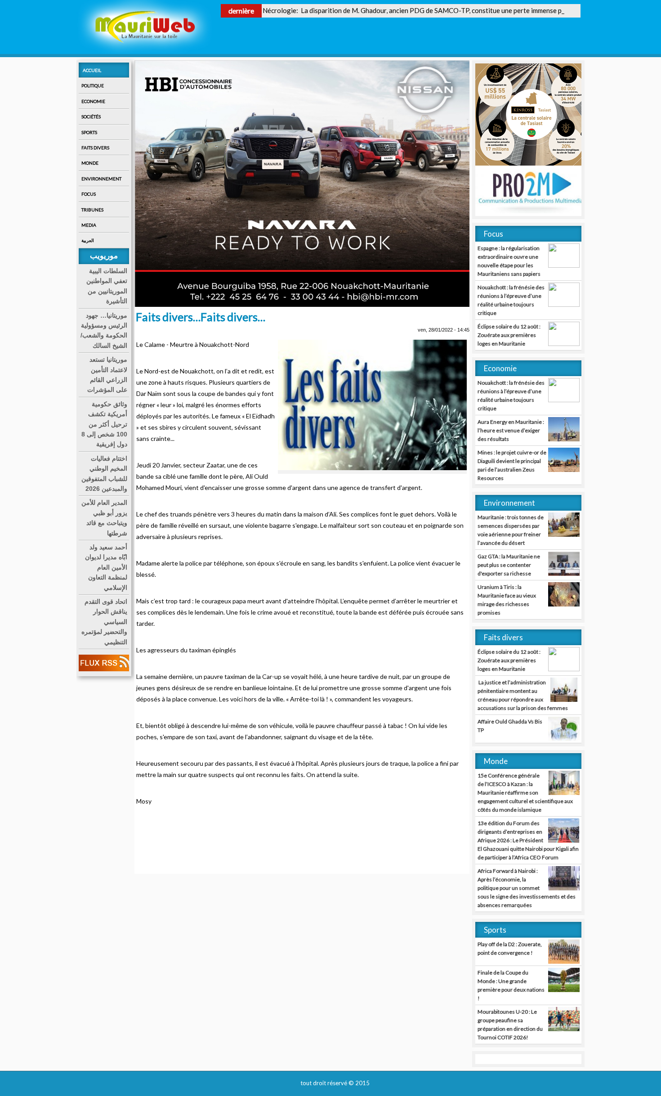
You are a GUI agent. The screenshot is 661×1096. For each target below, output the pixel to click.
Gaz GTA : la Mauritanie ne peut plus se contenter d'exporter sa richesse (509, 565)
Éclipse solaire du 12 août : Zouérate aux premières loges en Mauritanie (509, 335)
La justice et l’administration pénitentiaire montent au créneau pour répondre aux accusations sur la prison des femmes (523, 695)
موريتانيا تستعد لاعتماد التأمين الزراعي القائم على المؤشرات (107, 374)
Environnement (101, 178)
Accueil (92, 70)
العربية (87, 240)
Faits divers (95, 147)
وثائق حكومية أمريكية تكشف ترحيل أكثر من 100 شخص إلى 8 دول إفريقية (104, 424)
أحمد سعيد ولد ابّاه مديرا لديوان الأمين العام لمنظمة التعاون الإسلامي (106, 567)
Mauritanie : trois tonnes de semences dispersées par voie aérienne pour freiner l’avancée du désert (511, 530)
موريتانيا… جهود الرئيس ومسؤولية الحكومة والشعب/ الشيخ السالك (103, 330)
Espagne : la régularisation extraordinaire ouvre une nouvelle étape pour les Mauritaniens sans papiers (509, 261)
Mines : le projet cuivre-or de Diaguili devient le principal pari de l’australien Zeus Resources (512, 465)
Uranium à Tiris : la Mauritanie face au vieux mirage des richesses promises (507, 600)
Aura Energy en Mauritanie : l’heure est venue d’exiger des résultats (511, 430)
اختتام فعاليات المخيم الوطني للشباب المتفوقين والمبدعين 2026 (104, 473)
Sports (89, 132)
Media (88, 225)
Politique (92, 85)
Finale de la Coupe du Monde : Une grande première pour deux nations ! (511, 985)
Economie (93, 101)
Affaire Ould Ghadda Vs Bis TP (510, 725)
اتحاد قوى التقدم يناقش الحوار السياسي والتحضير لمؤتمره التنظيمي (104, 622)
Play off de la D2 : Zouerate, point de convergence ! (510, 948)
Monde (89, 163)
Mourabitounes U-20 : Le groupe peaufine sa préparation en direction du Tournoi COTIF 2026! (510, 1024)
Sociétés (91, 116)
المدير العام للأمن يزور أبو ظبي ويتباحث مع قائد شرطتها (104, 517)
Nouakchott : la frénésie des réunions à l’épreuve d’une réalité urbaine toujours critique (511, 300)
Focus (88, 194)
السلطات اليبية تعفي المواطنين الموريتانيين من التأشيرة (106, 286)
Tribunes (92, 209)
